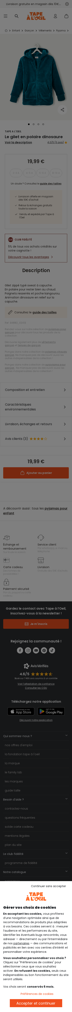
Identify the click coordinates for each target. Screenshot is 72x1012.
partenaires (21, 943)
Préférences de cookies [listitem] (37, 994)
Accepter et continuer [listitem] (35, 1003)
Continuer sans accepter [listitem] (48, 886)
